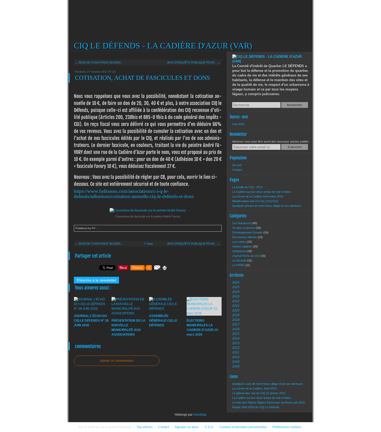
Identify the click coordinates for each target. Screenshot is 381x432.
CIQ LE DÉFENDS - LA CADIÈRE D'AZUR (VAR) (190, 26)
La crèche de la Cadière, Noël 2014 (254, 388)
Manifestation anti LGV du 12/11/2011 (255, 201)
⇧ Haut (148, 243)
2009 (235, 362)
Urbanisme (239, 251)
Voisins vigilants (242, 246)
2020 (235, 310)
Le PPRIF (238, 265)
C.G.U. (209, 427)
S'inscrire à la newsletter (96, 280)
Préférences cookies (286, 427)
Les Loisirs (239, 241)
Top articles (145, 427)
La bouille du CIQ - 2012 (247, 187)
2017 (235, 324)
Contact (237, 169)
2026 (235, 282)
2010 (235, 357)
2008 (235, 366)
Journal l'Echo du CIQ (246, 255)
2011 (235, 352)
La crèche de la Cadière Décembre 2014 (257, 196)
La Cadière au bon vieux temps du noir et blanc (261, 191)
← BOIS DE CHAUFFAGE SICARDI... (99, 62)
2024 (235, 292)
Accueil (236, 165)
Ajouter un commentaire (116, 361)
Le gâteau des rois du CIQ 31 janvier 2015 (258, 393)
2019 (235, 315)
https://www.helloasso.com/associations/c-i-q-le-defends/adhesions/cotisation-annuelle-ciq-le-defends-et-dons (134, 193)
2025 (235, 287)
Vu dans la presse (244, 227)
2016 (235, 329)
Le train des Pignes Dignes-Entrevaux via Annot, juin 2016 (268, 402)
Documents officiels (245, 237)
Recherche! (294, 105)
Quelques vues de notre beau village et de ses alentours (267, 383)
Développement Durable (247, 232)
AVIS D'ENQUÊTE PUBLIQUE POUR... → (193, 62)
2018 (235, 320)
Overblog (199, 414)
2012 (235, 348)
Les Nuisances (242, 223)
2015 (235, 334)
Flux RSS (238, 124)
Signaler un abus (186, 427)
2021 (235, 306)
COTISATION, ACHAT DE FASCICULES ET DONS (142, 77)
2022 (235, 301)
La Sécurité (239, 260)
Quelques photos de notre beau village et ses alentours (266, 205)
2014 (235, 338)
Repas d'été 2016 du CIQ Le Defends (255, 407)
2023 (235, 296)
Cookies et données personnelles (243, 427)
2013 (235, 343)
